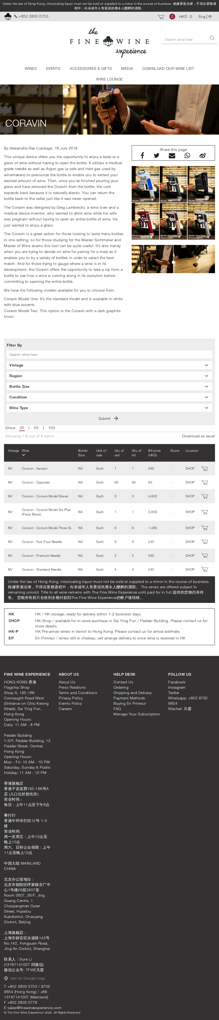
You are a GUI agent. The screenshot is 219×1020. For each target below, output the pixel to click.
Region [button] (15, 375)
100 (51, 427)
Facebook (176, 682)
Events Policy (70, 703)
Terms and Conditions (78, 692)
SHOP (14, 620)
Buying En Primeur (130, 703)
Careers (65, 708)
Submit (105, 418)
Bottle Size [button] (19, 386)
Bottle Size (82, 452)
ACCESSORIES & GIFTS (91, 68)
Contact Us (123, 682)
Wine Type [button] (18, 407)
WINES (31, 68)
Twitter (173, 692)
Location (192, 450)
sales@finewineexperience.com (34, 1007)
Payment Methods (129, 698)
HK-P (13, 631)
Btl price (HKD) (154, 452)
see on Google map (27, 978)
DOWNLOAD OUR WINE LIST (168, 68)
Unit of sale (101, 452)
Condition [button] (18, 397)
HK (11, 614)
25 (22, 427)
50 (36, 427)
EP (11, 638)
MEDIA (127, 68)
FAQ (117, 708)
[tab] (109, 365)
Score (174, 450)
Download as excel (198, 436)
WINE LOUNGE (109, 79)
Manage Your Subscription (137, 714)
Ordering (121, 687)
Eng (202, 16)
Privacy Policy (71, 698)
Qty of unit (119, 452)
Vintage (13, 450)
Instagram (177, 687)
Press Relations (72, 687)
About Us (67, 682)
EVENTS (53, 68)
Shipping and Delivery (133, 692)
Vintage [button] (16, 365)
